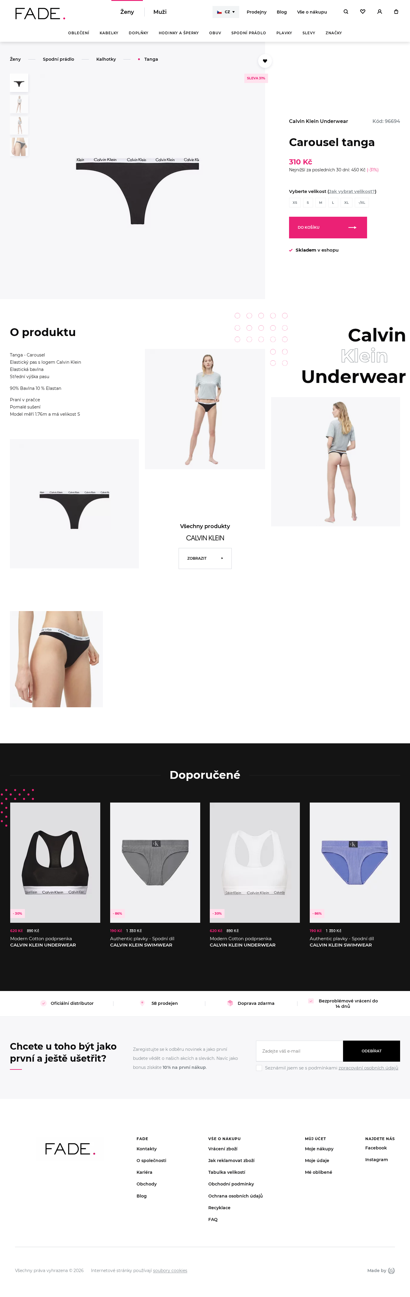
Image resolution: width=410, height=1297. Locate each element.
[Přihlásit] (379, 12)
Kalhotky (106, 59)
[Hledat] (346, 12)
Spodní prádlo (248, 33)
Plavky (284, 33)
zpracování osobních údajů (368, 1068)
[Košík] (396, 12)
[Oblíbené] (362, 12)
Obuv (215, 33)
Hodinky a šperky (179, 33)
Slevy (309, 33)
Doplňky (139, 33)
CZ (227, 12)
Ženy (127, 12)
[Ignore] (328, 1072)
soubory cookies (170, 1270)
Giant (390, 1270)
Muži (160, 12)
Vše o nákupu (312, 12)
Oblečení (78, 33)
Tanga (151, 59)
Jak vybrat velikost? (352, 191)
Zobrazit (197, 558)
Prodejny (257, 12)
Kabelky (109, 33)
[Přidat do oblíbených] (265, 61)
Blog (282, 12)
